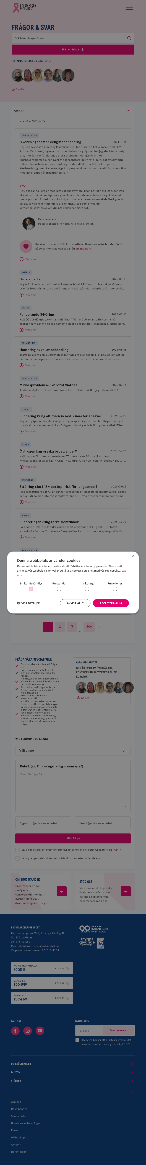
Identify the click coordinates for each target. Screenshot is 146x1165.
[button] (28, 603)
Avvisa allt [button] (75, 603)
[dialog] (73, 583)
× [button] (133, 556)
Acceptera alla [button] (111, 603)
